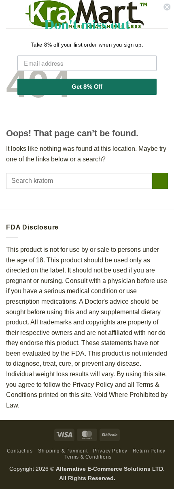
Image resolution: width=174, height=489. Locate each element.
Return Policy (149, 451)
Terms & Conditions (88, 457)
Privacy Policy (110, 451)
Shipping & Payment (62, 451)
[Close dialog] (167, 7)
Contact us (20, 451)
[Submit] (160, 181)
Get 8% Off (87, 86)
